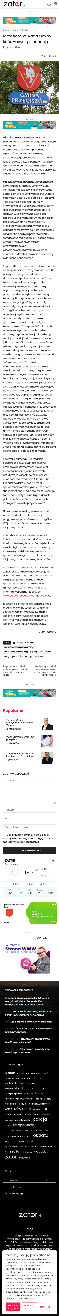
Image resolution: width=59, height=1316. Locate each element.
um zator (13, 1151)
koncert (40, 1093)
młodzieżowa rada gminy (18, 647)
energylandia (15, 1088)
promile (28, 1130)
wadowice (27, 1152)
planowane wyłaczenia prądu (36, 1114)
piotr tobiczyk (19, 656)
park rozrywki (40, 1109)
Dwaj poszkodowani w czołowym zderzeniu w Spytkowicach (45, 672)
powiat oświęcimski (13, 1130)
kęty (49, 1098)
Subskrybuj (48, 1193)
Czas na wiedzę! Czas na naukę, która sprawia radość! (15, 672)
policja (40, 1119)
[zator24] (14, 4)
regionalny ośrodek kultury (17, 1136)
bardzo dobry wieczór (37, 1073)
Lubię (51, 1180)
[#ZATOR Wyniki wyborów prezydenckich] (47, 741)
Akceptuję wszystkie (13, 1307)
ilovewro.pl (10, 998)
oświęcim (22, 1108)
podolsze (9, 1120)
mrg (6, 656)
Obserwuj (48, 1186)
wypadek (41, 1151)
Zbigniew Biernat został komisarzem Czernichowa (20, 755)
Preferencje (46, 1306)
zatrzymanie (24, 1158)
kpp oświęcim (25, 1098)
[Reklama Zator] (26, 954)
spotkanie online (14, 1146)
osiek (8, 1109)
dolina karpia (14, 1083)
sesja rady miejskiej (15, 1141)
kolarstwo (28, 1093)
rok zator (40, 1135)
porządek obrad (24, 1125)
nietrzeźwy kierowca (39, 1103)
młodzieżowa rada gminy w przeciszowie (27, 651)
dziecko (31, 1083)
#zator (10, 1072)
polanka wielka (23, 1119)
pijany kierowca (13, 1114)
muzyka (22, 1103)
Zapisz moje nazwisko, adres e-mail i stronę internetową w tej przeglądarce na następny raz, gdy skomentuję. (28, 838)
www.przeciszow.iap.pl (16, 595)
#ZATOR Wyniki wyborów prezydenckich (20, 738)
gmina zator (36, 1088)
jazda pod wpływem (13, 1094)
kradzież (40, 1098)
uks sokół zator (45, 1146)
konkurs (9, 1098)
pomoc (8, 1125)
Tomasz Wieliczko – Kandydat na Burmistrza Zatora (20, 723)
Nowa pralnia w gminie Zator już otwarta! (31, 1021)
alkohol (20, 1073)
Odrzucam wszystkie (29, 1307)
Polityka (24, 30)
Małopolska (10, 1103)
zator (11, 1156)
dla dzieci (38, 1078)
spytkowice (31, 1146)
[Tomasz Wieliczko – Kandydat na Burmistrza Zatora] (47, 724)
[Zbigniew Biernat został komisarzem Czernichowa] (47, 758)
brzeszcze (26, 1078)
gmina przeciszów (23, 642)
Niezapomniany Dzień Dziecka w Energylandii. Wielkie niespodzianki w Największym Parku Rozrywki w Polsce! (27, 1001)
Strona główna (10, 30)
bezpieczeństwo (12, 1078)
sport (30, 1141)
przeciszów (36, 656)
